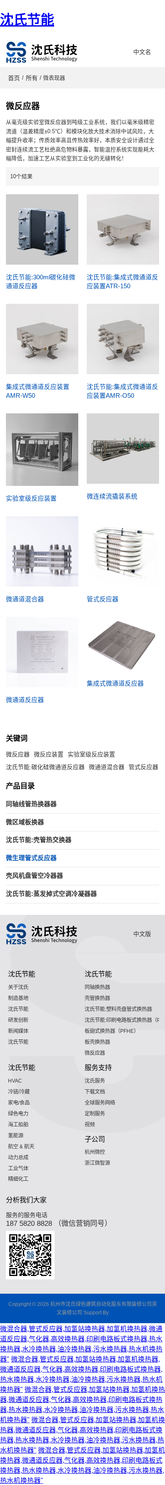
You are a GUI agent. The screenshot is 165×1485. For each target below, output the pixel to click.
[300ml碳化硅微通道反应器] (42, 229)
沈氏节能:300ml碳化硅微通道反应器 (40, 281)
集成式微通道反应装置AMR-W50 (37, 391)
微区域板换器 (25, 822)
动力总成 (18, 1158)
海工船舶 (18, 1125)
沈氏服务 (95, 1081)
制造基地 (18, 998)
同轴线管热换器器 (31, 804)
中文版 (142, 933)
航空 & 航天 (21, 1147)
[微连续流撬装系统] (123, 448)
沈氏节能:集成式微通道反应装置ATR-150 (122, 281)
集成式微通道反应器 (115, 683)
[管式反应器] (123, 551)
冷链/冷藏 (19, 1092)
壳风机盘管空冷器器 (34, 875)
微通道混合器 (25, 599)
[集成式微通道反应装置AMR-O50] (123, 339)
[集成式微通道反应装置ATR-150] (123, 229)
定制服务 (95, 1114)
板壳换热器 (97, 1042)
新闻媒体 (18, 1031)
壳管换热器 (97, 998)
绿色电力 (18, 1114)
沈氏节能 (27, 19)
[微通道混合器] (42, 551)
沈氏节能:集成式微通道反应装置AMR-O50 (122, 391)
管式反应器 (102, 599)
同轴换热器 (97, 987)
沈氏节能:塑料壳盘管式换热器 (118, 1009)
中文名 (142, 51)
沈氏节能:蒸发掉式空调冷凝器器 (51, 893)
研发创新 (18, 1020)
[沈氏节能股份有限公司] (42, 52)
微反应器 (18, 754)
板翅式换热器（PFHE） (112, 1031)
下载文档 (95, 1092)
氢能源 (15, 1136)
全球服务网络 (100, 1103)
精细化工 (18, 1179)
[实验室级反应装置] (42, 449)
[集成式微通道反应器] (123, 643)
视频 (90, 1125)
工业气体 (18, 1168)
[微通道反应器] (42, 652)
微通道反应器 (25, 700)
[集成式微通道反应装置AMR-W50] (42, 339)
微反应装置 (48, 754)
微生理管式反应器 (31, 858)
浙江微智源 (97, 1163)
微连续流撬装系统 (112, 496)
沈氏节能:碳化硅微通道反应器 (45, 767)
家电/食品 (19, 1103)
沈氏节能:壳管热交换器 (39, 839)
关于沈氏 (18, 987)
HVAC (15, 1081)
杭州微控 (95, 1152)
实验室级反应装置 (31, 498)
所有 (32, 78)
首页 (14, 78)
